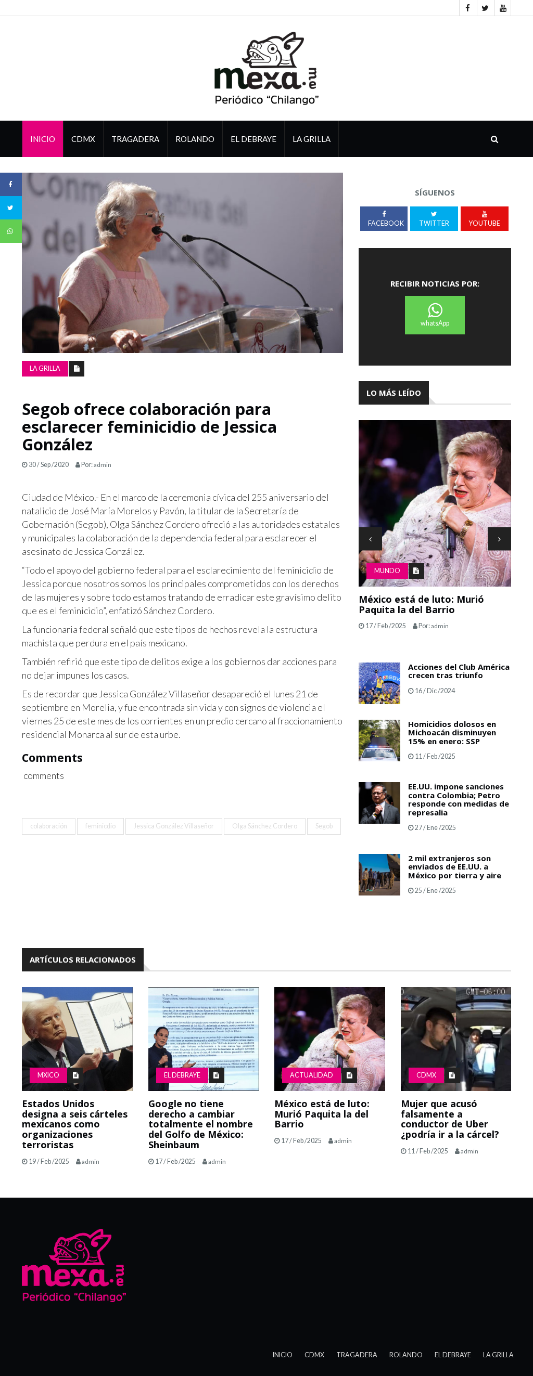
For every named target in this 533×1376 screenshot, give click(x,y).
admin (102, 465)
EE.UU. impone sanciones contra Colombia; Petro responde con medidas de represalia (458, 799)
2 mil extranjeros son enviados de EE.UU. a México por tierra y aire (454, 866)
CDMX (83, 139)
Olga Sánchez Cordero (264, 826)
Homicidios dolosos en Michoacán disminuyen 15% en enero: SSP (452, 732)
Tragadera (135, 139)
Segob (324, 826)
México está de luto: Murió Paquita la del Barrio (421, 604)
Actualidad (311, 1075)
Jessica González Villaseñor (174, 826)
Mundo (387, 571)
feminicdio (100, 826)
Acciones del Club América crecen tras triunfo (459, 671)
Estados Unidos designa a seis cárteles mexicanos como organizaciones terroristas (75, 1124)
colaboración (48, 826)
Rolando (194, 139)
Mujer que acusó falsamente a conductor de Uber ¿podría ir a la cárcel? (450, 1118)
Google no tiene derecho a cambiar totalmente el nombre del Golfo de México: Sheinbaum (200, 1124)
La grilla (312, 139)
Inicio (42, 139)
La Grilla (498, 1355)
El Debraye (253, 139)
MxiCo (48, 1075)
